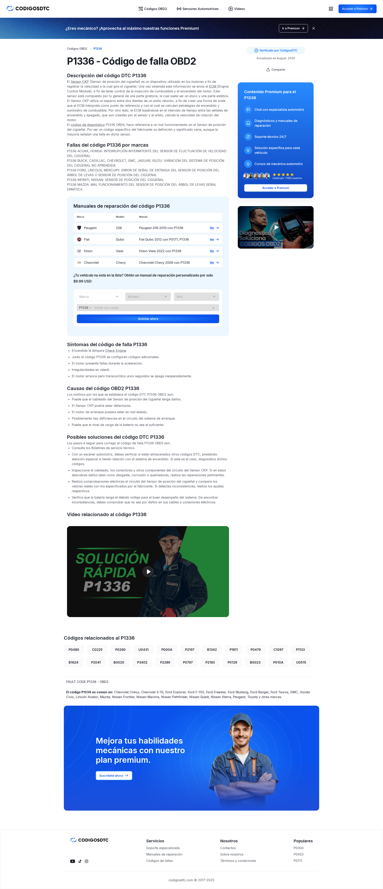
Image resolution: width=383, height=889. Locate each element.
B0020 (119, 662)
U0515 (301, 662)
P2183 (210, 662)
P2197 (189, 650)
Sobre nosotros (231, 854)
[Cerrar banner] (314, 28)
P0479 (256, 650)
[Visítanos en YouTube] (72, 861)
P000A (166, 650)
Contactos (228, 848)
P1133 (300, 650)
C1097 (278, 650)
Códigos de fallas (159, 861)
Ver (212, 227)
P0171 (298, 861)
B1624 (73, 662)
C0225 (97, 650)
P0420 (299, 854)
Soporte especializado (163, 848)
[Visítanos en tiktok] (80, 861)
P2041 (96, 662)
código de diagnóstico (88, 125)
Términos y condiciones (238, 861)
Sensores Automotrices (201, 9)
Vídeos (239, 9)
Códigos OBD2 (155, 9)
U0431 (143, 650)
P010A (278, 662)
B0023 (255, 662)
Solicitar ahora (148, 318)
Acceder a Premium (275, 188)
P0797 (188, 662)
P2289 (165, 662)
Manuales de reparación (164, 854)
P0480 (74, 650)
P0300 (299, 848)
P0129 (232, 662)
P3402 (142, 662)
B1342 (212, 650)
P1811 (234, 650)
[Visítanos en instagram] (86, 861)
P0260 (120, 650)
